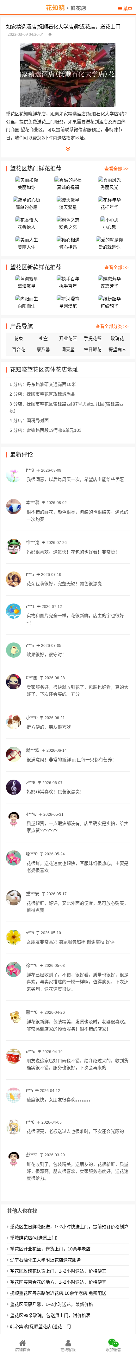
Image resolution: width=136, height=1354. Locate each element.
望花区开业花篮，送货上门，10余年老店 (50, 1248)
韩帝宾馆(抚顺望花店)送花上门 (40, 1326)
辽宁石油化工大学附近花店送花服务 (45, 1259)
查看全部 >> (116, 168)
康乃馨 (43, 349)
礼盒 (43, 338)
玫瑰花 (117, 338)
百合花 (18, 349)
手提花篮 (93, 338)
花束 (18, 338)
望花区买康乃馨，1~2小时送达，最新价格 (51, 1304)
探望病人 (117, 349)
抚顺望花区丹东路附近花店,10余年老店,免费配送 (58, 1293)
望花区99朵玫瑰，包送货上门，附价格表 (50, 1315)
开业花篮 (68, 338)
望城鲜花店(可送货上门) (34, 1237)
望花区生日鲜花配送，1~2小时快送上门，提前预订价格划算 (69, 1226)
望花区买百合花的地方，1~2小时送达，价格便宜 (58, 1282)
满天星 (68, 349)
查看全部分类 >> (112, 326)
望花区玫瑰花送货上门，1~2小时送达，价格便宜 (58, 1271)
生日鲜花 (93, 349)
